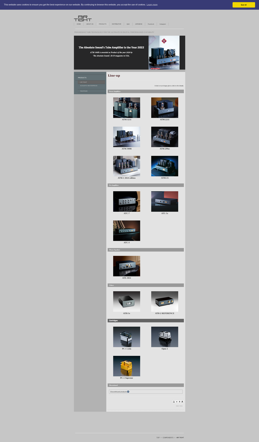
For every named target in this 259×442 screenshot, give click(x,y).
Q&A (128, 24)
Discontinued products (118, 392)
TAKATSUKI (84, 91)
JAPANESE (138, 24)
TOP (158, 437)
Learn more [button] (152, 4)
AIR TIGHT (83, 82)
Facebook (151, 24)
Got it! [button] (244, 5)
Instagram (163, 24)
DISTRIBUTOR (116, 24)
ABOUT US (89, 24)
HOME (79, 24)
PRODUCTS (102, 24)
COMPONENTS (168, 437)
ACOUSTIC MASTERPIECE (88, 85)
